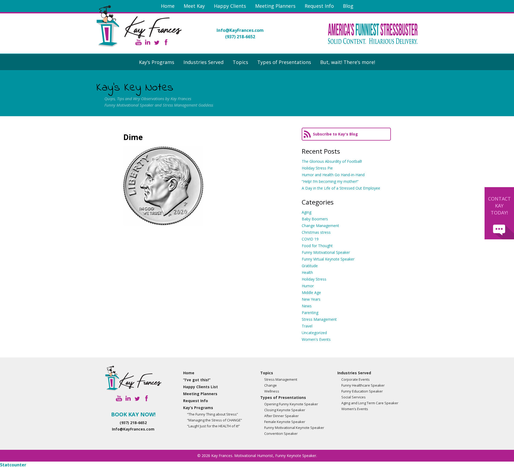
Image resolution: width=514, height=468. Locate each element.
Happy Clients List (200, 386)
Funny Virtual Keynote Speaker (328, 259)
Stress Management (319, 319)
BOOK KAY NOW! (133, 414)
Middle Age (311, 292)
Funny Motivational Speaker (326, 252)
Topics (240, 62)
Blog (348, 6)
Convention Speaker (281, 433)
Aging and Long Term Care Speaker (369, 403)
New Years (311, 299)
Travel (307, 326)
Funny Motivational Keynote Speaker (294, 427)
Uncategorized (314, 332)
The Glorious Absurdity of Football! (332, 161)
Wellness (271, 391)
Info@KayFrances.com (240, 30)
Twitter (156, 42)
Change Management (320, 225)
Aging (306, 212)
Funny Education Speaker (362, 391)
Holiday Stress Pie (317, 168)
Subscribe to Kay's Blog (335, 134)
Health (307, 272)
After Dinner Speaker (281, 415)
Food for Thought (317, 245)
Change (270, 385)
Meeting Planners (275, 6)
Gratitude (310, 265)
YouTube (138, 42)
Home (168, 6)
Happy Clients (230, 6)
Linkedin (147, 42)
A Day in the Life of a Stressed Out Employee (341, 188)
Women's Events (316, 339)
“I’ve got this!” (196, 379)
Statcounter (13, 465)
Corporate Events (355, 379)
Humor (308, 285)
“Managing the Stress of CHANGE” (214, 420)
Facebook (165, 42)
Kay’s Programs (156, 62)
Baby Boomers (315, 218)
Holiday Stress (314, 279)
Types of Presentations (284, 62)
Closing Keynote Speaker (284, 409)
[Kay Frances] (133, 378)
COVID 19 (310, 238)
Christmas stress (316, 232)
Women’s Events (354, 408)
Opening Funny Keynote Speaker (291, 404)
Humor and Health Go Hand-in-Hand (333, 174)
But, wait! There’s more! (347, 62)
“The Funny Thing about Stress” (212, 414)
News (307, 305)
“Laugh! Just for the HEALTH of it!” (213, 426)
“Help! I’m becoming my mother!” (330, 181)
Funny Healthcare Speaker (363, 385)
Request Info (319, 6)
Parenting (310, 312)
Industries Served (203, 62)
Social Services (353, 397)
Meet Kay (194, 6)
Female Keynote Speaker (284, 421)
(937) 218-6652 (240, 37)
